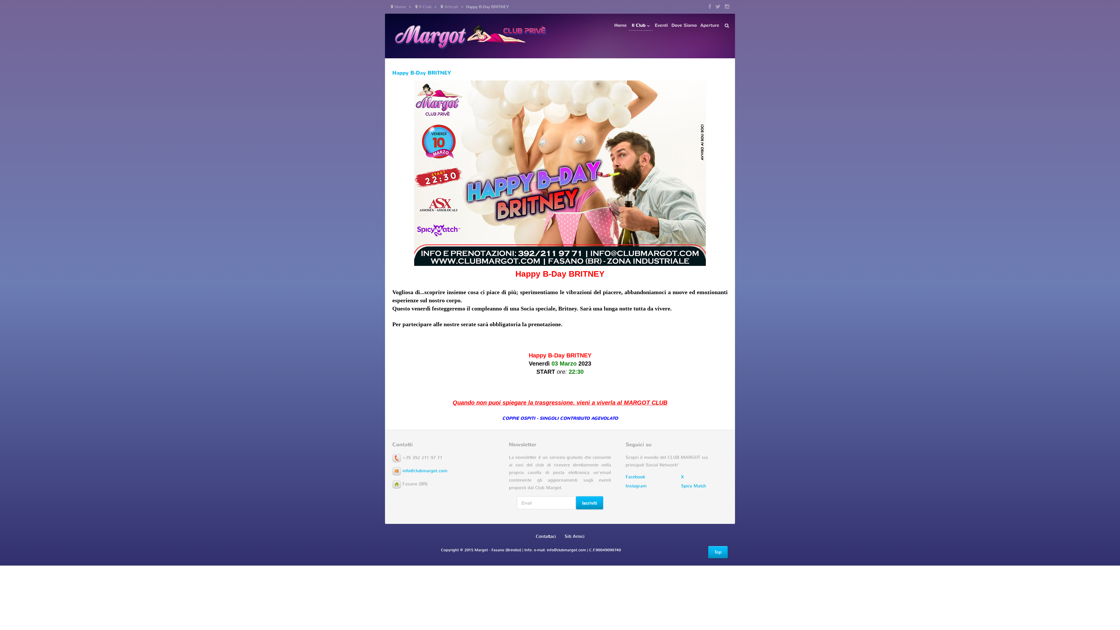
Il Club (425, 7)
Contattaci (546, 536)
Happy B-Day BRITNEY (421, 73)
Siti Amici (574, 536)
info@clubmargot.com (424, 471)
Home (400, 7)
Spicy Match (693, 486)
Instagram (636, 486)
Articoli (451, 7)
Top (718, 552)
